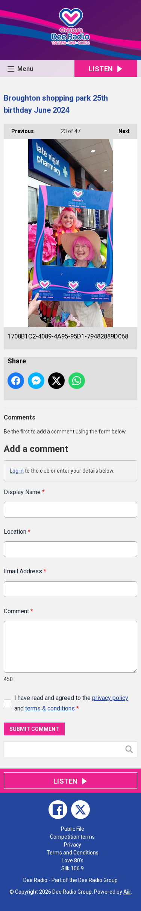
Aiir (127, 892)
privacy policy (110, 697)
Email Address (25, 571)
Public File (72, 829)
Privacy (72, 845)
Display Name (24, 492)
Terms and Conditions (73, 853)
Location (17, 531)
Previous (19, 131)
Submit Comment (34, 729)
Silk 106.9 (72, 868)
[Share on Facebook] (16, 380)
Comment (18, 611)
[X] (80, 809)
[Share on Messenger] (36, 380)
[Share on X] (56, 380)
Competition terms (72, 837)
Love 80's (72, 860)
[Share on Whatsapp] (76, 380)
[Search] (131, 749)
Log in (17, 471)
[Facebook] (58, 809)
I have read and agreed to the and (71, 703)
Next (120, 131)
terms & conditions (50, 708)
